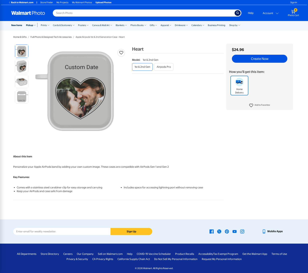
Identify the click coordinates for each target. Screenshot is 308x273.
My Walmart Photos (82, 2)
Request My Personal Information (222, 259)
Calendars (196, 25)
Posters (82, 25)
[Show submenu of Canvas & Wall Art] (111, 25)
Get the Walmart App (254, 254)
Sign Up (131, 231)
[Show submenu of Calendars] (203, 25)
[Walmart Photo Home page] (28, 13)
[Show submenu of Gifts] (156, 25)
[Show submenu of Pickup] (35, 25)
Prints (44, 25)
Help (250, 13)
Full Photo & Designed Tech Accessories (51, 37)
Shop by (233, 25)
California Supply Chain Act (133, 259)
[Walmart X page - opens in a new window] (219, 231)
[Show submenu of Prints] (48, 25)
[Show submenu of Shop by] (239, 25)
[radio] (21, 51)
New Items (16, 25)
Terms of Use (279, 254)
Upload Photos (103, 2)
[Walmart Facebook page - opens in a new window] (211, 231)
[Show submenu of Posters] (88, 25)
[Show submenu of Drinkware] (187, 25)
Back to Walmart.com (22, 2)
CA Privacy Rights (102, 259)
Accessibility (205, 254)
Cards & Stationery (62, 25)
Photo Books (137, 25)
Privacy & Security (77, 259)
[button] (259, 105)
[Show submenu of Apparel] (170, 25)
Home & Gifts (20, 37)
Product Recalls (184, 254)
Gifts (152, 25)
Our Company (85, 254)
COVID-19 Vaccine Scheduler (154, 254)
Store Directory (50, 254)
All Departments (26, 254)
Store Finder (46, 2)
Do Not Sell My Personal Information (175, 259)
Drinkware (180, 25)
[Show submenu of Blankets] (126, 25)
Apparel (165, 25)
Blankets (120, 25)
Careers (68, 254)
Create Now (259, 59)
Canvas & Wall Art (101, 25)
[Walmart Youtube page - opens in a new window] (234, 231)
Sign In (293, 2)
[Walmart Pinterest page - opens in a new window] (227, 231)
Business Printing (216, 25)
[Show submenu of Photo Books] (145, 25)
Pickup (29, 25)
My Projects (62, 2)
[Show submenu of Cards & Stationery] (74, 25)
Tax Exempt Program (225, 254)
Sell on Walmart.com (110, 254)
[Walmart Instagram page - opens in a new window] (242, 231)
